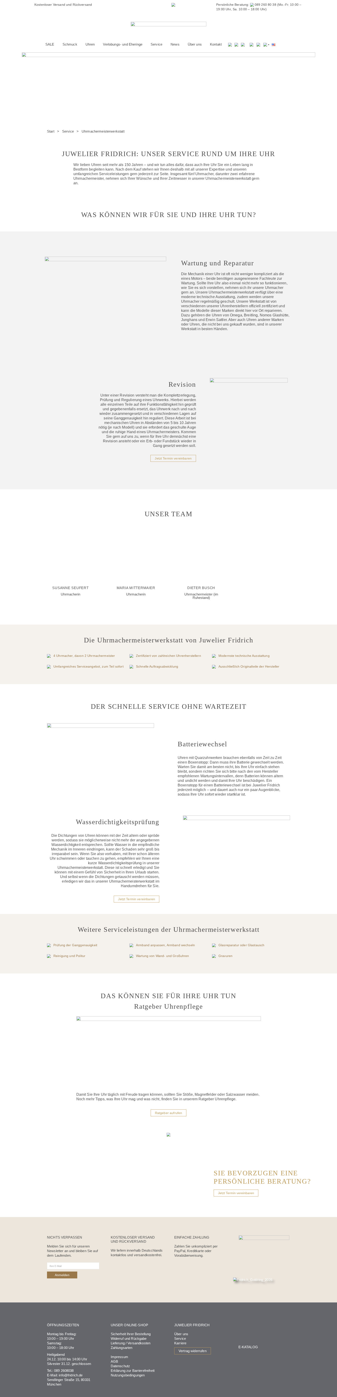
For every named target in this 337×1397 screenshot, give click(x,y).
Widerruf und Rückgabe (129, 1338)
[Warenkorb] (243, 44)
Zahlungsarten (122, 1348)
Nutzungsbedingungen (128, 1375)
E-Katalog (248, 1347)
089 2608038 (64, 1371)
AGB (114, 1361)
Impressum (119, 1357)
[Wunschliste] (237, 44)
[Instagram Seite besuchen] (258, 44)
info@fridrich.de (71, 1375)
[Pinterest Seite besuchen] (265, 44)
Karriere (180, 1343)
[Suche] (230, 44)
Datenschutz (120, 1366)
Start (50, 131)
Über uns (181, 1334)
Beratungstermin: (148, 4)
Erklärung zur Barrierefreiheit (133, 1371)
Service (68, 131)
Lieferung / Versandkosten (131, 1343)
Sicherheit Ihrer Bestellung (131, 1334)
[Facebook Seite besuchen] (251, 44)
